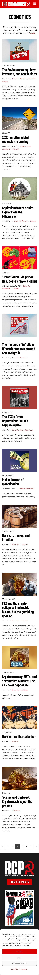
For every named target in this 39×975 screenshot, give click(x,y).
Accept (19, 951)
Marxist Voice (24, 79)
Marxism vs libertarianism (19, 736)
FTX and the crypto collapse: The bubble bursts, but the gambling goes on (18, 609)
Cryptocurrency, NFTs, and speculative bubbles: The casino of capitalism (19, 680)
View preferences (19, 963)
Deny (20, 957)
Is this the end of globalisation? (13, 481)
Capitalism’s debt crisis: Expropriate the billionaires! (17, 211)
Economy (32, 33)
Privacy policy (23, 969)
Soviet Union (32, 79)
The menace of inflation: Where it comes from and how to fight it (18, 348)
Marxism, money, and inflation (16, 537)
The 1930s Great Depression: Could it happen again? (15, 420)
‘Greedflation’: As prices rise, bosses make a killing (19, 279)
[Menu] (34, 3)
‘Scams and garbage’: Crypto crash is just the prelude (17, 801)
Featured (15, 149)
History (22, 430)
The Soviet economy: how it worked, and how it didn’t (19, 71)
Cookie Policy (14, 969)
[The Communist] (16, 5)
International (6, 149)
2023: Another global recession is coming (15, 139)
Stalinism (5, 81)
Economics (15, 79)
